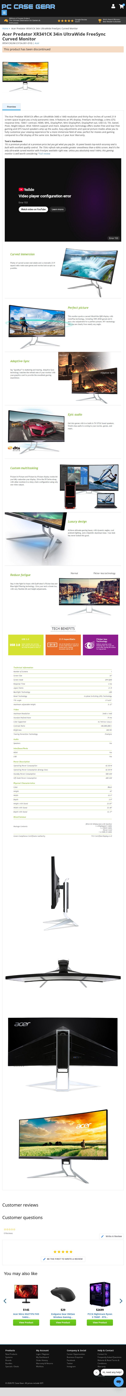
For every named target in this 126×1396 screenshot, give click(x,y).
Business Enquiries (75, 1357)
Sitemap (101, 1375)
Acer (37, 43)
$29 (63, 1310)
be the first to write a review (65, 1258)
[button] (5, 1301)
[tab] (111, 1236)
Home (5, 28)
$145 (26, 1310)
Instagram (71, 1366)
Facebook (71, 1360)
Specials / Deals (12, 1366)
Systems (9, 1357)
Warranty (102, 1366)
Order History (42, 1360)
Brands (8, 1360)
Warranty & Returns (44, 1363)
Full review (44, 153)
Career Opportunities (76, 1354)
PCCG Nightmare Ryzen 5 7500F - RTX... (100, 1316)
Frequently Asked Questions (109, 1357)
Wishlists (40, 1366)
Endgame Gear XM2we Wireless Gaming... (63, 1316)
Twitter (70, 1363)
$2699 (100, 1310)
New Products (11, 1354)
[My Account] (114, 5)
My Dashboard (42, 1357)
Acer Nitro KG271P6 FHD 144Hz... (26, 1316)
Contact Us (102, 1354)
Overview (11, 106)
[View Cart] (121, 6)
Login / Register (42, 1354)
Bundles (8, 1363)
